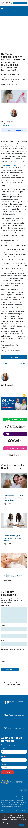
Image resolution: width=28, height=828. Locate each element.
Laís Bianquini (7, 122)
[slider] (18, 130)
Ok (21, 825)
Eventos (13, 14)
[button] (2, 8)
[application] (14, 130)
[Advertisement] (14, 36)
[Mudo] (15, 130)
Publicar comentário (10, 669)
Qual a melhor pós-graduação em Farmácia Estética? (14, 576)
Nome (3, 625)
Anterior (6, 364)
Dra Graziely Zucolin (10, 165)
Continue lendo (14, 357)
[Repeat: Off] (25, 130)
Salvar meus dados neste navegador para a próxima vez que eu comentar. (14, 649)
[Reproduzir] (3, 130)
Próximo (22, 364)
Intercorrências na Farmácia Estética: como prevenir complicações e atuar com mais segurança (13, 497)
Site (2, 640)
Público (4, 764)
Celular (4, 661)
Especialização (5, 126)
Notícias (5, 14)
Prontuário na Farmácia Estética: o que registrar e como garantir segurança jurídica (12, 537)
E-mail (3, 633)
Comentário (5, 605)
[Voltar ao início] (14, 11)
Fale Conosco (20, 810)
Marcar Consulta (20, 2)
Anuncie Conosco (4, 811)
